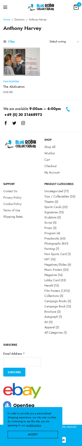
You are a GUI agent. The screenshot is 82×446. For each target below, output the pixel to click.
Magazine (50, 275)
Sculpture (50, 217)
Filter (11, 41)
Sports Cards (52, 207)
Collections (51, 296)
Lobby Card (52, 280)
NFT (47, 259)
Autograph (51, 317)
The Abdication (14, 86)
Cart (47, 159)
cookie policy (33, 425)
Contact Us (10, 191)
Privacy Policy (12, 198)
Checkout (50, 166)
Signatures (51, 212)
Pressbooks (51, 238)
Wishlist (49, 153)
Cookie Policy (12, 204)
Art (46, 322)
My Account (51, 172)
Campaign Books (55, 301)
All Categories (53, 332)
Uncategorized (53, 191)
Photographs (52, 243)
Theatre (49, 201)
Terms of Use (11, 210)
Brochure (50, 311)
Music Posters (53, 270)
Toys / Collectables (56, 196)
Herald (48, 285)
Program (50, 233)
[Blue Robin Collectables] (41, 7)
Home (6, 20)
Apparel (49, 327)
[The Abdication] (21, 62)
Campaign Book (54, 306)
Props (48, 228)
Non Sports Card (55, 254)
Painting (49, 249)
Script (48, 223)
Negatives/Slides (55, 264)
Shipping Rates (13, 216)
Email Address (14, 354)
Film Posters (11, 81)
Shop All (49, 147)
